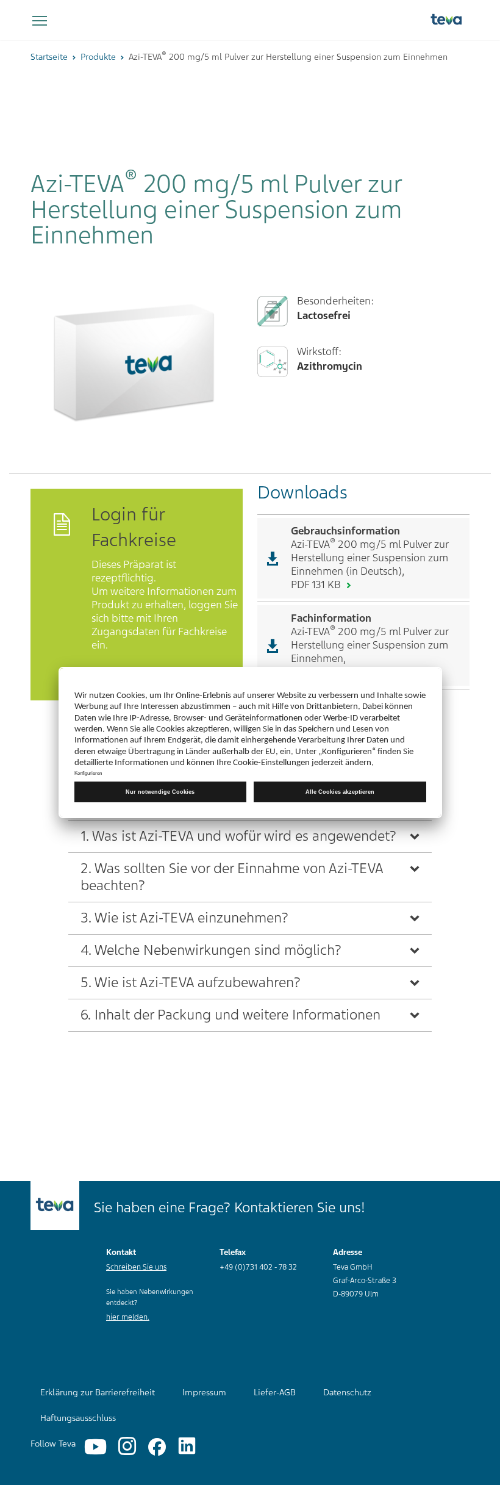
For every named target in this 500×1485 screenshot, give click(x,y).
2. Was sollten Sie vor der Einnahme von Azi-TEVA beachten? (232, 877)
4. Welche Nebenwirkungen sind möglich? (210, 950)
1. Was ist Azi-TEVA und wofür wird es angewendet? (238, 836)
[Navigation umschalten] (39, 21)
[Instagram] (127, 1447)
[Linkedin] (187, 1447)
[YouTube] (95, 1447)
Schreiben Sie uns (136, 1267)
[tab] (250, 836)
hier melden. (127, 1317)
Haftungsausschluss (78, 1417)
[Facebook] (157, 1447)
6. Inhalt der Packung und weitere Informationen (230, 1015)
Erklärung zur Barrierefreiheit (97, 1392)
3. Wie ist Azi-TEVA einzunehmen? (184, 918)
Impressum (204, 1392)
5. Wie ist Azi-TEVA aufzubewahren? (190, 982)
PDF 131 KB (317, 584)
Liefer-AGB (275, 1392)
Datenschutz (347, 1392)
